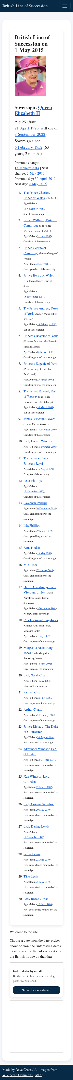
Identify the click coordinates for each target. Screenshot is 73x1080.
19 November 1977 (33, 837)
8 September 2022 (30, 134)
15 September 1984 (34, 296)
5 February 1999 (45, 715)
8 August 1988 (44, 352)
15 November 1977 (33, 491)
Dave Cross (24, 1069)
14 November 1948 (33, 208)
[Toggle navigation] (65, 6)
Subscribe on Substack (36, 990)
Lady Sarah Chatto (36, 675)
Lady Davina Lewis (36, 826)
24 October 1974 (46, 759)
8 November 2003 (46, 446)
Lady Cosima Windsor (39, 804)
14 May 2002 (44, 663)
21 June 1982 (44, 236)
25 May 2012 (43, 882)
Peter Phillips (33, 480)
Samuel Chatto (33, 692)
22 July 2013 (42, 264)
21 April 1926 (27, 128)
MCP (38, 1075)
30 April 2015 (45, 178)
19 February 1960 (46, 324)
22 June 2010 (43, 859)
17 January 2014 (27, 167)
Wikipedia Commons (17, 1075)
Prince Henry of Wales (39, 275)
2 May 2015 (36, 173)
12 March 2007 (44, 787)
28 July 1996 (43, 698)
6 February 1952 (28, 147)
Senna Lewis (32, 854)
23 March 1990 (45, 379)
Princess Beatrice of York (41, 335)
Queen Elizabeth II (33, 110)
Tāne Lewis (31, 876)
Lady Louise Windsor (38, 441)
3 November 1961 (46, 608)
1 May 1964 (43, 681)
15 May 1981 (44, 553)
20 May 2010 (43, 809)
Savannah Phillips (35, 502)
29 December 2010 (46, 508)
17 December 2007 (46, 429)
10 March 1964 (45, 407)
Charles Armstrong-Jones (41, 620)
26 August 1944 (45, 737)
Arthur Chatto (33, 709)
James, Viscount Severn (39, 418)
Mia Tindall (32, 564)
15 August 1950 (45, 469)
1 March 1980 (44, 904)
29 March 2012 (44, 531)
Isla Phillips (32, 525)
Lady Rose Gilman (36, 898)
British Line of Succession (25, 6)
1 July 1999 (43, 636)
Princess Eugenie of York (40, 363)
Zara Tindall (32, 547)
